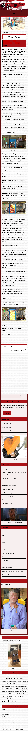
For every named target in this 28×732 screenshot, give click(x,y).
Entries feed (4, 712)
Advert (18, 676)
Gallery (8, 686)
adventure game (12, 676)
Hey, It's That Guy (17, 686)
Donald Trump (10, 681)
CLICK (7, 413)
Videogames (5, 560)
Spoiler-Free (20, 696)
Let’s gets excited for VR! (17, 350)
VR (15, 701)
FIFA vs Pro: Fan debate (10, 347)
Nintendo (11, 691)
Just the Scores (5, 539)
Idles (23, 688)
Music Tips (7, 691)
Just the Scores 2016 (6, 430)
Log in (3, 709)
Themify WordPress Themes (20, 729)
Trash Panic (14, 37)
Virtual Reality (8, 701)
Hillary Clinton (24, 686)
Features (4, 532)
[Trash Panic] (14, 29)
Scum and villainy (6, 574)
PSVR (11, 693)
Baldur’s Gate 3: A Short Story (9, 478)
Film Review (10, 684)
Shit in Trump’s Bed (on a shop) (9, 485)
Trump (17, 698)
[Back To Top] (14, 722)
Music (3, 542)
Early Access (17, 681)
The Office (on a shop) (7, 493)
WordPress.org (5, 716)
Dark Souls (24, 678)
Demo (3, 681)
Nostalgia (17, 691)
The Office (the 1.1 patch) (8, 489)
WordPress (11, 729)
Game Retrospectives (7, 564)
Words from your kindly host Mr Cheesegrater (12, 571)
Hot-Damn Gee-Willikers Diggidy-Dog (12, 688)
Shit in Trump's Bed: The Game (7, 696)
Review (15, 693)
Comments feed (5, 714)
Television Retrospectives (8, 553)
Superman (3, 698)
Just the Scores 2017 (6, 427)
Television (4, 550)
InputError (14, 727)
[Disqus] (14, 373)
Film (3, 535)
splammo (14, 696)
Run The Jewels (20, 693)
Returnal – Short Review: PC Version (10, 482)
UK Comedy (21, 698)
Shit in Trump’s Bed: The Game (9, 500)
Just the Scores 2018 (6, 423)
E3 (13, 681)
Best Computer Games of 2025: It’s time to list (13, 469)
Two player (17, 43)
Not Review (23, 691)
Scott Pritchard (6, 40)
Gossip (12, 686)
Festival (21, 681)
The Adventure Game (7, 503)
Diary (5, 681)
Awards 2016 (11, 678)
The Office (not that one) (7, 496)
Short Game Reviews (7, 567)
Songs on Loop (6, 546)
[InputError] (14, 7)
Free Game (18, 683)
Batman (18, 678)
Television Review (6, 556)
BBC (21, 678)
